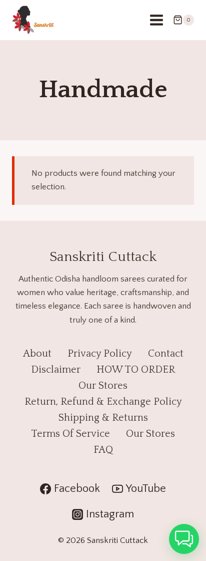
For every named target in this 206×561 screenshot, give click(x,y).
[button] (184, 539)
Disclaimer (55, 369)
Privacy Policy (100, 353)
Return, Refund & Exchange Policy (103, 401)
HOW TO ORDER (135, 369)
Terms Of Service (70, 433)
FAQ (103, 449)
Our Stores (103, 385)
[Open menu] (156, 20)
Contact (166, 353)
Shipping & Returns (103, 417)
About (37, 353)
